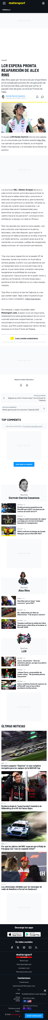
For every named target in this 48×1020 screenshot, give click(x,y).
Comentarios (24, 982)
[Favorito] (37, 97)
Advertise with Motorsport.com (24, 986)
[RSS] (36, 947)
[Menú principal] (4, 3)
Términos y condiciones (16, 1008)
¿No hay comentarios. (24, 426)
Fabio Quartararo (32, 299)
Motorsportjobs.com (24, 964)
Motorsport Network (19, 1014)
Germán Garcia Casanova (15, 96)
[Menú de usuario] (43, 3)
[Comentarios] (43, 97)
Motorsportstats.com (24, 972)
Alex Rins (41, 140)
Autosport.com (24, 968)
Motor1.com (24, 961)
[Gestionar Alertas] (27, 385)
